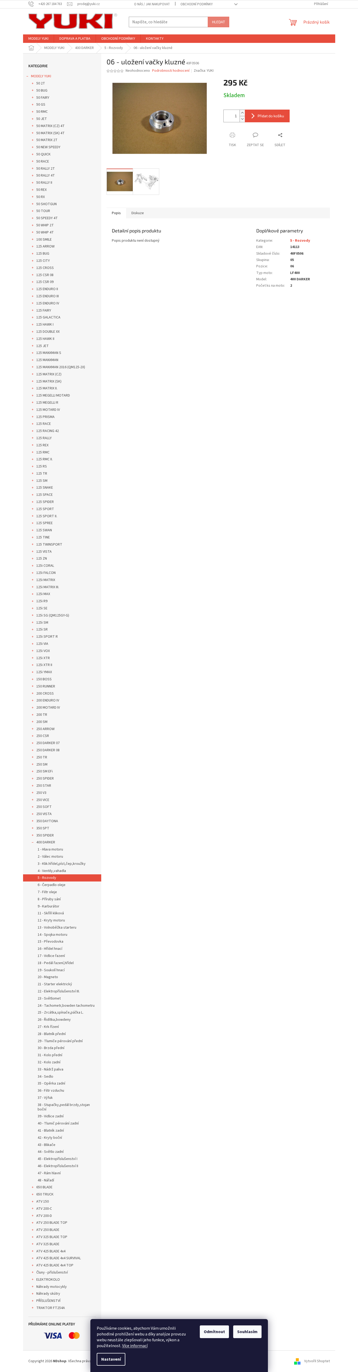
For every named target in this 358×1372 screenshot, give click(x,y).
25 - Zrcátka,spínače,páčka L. (60, 1012)
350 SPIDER (45, 835)
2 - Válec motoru (50, 856)
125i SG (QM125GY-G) (52, 615)
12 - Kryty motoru (51, 920)
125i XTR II (44, 665)
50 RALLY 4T (45, 175)
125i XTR (43, 658)
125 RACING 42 (47, 431)
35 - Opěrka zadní (51, 1083)
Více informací (135, 1346)
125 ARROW (45, 246)
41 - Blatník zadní (51, 1130)
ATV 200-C (44, 1208)
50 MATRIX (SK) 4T (50, 133)
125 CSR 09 (45, 282)
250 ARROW (45, 729)
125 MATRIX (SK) (48, 381)
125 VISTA (44, 551)
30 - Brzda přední (51, 1048)
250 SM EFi (44, 771)
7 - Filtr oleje (47, 892)
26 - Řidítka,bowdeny (54, 1019)
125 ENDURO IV (47, 303)
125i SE (41, 608)
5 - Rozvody (47, 877)
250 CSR (42, 736)
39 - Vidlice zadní (51, 1116)
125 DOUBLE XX (48, 331)
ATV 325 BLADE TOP (51, 1237)
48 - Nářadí (46, 1180)
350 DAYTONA (47, 821)
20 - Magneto (48, 977)
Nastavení (111, 1359)
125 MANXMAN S (48, 353)
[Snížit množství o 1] (242, 119)
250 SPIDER (45, 778)
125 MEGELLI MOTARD (53, 395)
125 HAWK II (45, 338)
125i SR (42, 629)
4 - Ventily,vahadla (52, 871)
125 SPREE (44, 523)
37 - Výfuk (45, 1097)
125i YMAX (44, 672)
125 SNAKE (44, 487)
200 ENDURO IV (47, 700)
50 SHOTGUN (46, 204)
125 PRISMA (45, 417)
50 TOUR (43, 211)
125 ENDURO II (47, 289)
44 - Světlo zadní (51, 1151)
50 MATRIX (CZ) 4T (50, 126)
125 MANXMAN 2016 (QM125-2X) (60, 367)
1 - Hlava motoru (50, 849)
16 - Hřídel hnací (50, 948)
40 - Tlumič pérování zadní (58, 1123)
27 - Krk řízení (48, 1026)
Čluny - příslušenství (52, 1272)
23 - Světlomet (49, 998)
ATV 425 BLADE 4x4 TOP (54, 1265)
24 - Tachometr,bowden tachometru (66, 1005)
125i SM (42, 622)
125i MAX (43, 594)
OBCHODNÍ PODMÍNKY (196, 4)
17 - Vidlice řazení (51, 956)
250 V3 (41, 792)
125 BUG (42, 253)
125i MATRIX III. (47, 587)
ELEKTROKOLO (48, 1279)
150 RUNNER (45, 686)
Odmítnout (214, 1332)
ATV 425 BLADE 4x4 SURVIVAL (58, 1258)
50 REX (41, 189)
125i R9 (41, 601)
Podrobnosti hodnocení (170, 70)
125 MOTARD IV (48, 409)
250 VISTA (44, 814)
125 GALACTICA (48, 317)
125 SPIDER (45, 502)
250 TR (41, 757)
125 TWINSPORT (49, 544)
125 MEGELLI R (47, 402)
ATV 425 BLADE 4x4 (50, 1251)
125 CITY (43, 260)
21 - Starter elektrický (55, 984)
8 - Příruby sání (49, 899)
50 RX (40, 197)
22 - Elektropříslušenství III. (59, 991)
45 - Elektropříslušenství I (57, 1159)
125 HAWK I (45, 324)
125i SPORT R (47, 636)
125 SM (41, 480)
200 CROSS (45, 693)
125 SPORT (45, 509)
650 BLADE (44, 1187)
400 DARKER (45, 842)
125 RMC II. (44, 459)
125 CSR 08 (45, 275)
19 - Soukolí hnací (51, 970)
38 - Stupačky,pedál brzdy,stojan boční (64, 1107)
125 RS (41, 466)
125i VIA (42, 643)
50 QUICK (43, 154)
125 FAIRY (43, 310)
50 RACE (42, 161)
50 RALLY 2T (45, 168)
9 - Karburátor (48, 906)
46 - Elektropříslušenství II (58, 1166)
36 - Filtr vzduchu (51, 1090)
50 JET (41, 119)
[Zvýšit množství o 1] (242, 113)
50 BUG (41, 90)
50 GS (40, 104)
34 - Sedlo (45, 1076)
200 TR (41, 714)
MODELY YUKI (41, 76)
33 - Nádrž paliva (50, 1069)
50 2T (40, 83)
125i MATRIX (45, 580)
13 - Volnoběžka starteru (57, 927)
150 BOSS (44, 679)
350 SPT (42, 828)
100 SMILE (44, 239)
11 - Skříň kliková (51, 913)
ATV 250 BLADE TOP (51, 1222)
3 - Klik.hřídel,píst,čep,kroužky (62, 863)
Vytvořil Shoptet (317, 1361)
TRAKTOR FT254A (50, 1308)
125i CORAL (45, 565)
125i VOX (43, 651)
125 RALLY (44, 438)
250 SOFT (44, 806)
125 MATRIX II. (47, 388)
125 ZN (41, 558)
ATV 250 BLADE (47, 1229)
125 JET (42, 346)
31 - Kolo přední (50, 1055)
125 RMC (43, 452)
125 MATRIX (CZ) (48, 374)
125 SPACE (44, 494)
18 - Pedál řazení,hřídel (56, 963)
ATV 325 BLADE (47, 1244)
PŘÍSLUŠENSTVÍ (48, 1300)
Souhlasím (247, 1332)
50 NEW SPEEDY (48, 147)
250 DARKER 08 (48, 750)
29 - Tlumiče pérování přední (60, 1041)
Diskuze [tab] (137, 213)
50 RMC (42, 111)
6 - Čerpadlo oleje (51, 885)
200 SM (41, 722)
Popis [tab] (116, 213)
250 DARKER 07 (48, 743)
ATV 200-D (44, 1215)
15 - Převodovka (50, 941)
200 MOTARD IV (48, 707)
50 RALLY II (44, 182)
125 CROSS (45, 268)
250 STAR (43, 785)
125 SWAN (44, 530)
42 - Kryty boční (50, 1137)
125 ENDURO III (47, 296)
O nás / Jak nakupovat (152, 4)
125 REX (42, 445)
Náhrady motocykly (51, 1286)
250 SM (41, 764)
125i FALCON (46, 572)
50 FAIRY (42, 97)
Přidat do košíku (271, 116)
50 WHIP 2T (45, 225)
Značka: (204, 70)
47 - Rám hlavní (49, 1173)
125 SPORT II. (46, 516)
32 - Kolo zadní (49, 1062)
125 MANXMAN (47, 360)
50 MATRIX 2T (47, 140)
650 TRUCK (45, 1194)
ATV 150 (42, 1201)
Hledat (218, 22)
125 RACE (43, 423)
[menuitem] (38, 38)
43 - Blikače (46, 1145)
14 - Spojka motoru (52, 934)
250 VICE (42, 800)
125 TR (41, 473)
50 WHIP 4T (45, 232)
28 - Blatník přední (52, 1034)
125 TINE (43, 537)
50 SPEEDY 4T (47, 218)
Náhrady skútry (48, 1293)
